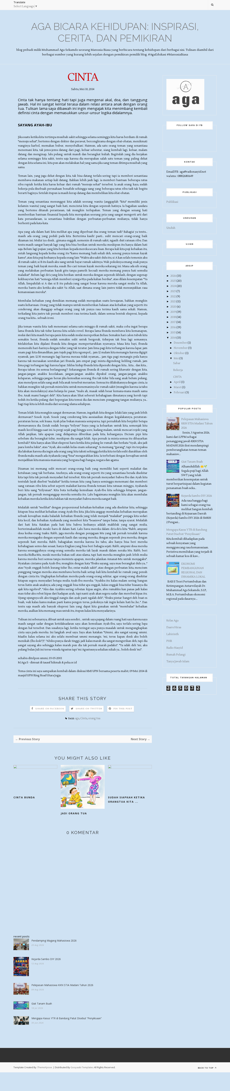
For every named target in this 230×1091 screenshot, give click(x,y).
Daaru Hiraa (173, 627)
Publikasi (172, 202)
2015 (173, 332)
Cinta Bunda (24, 797)
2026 (173, 276)
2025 (173, 281)
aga (77, 718)
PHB (169, 641)
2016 (173, 327)
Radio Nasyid (174, 648)
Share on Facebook (49, 708)
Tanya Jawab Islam (177, 661)
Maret (177, 387)
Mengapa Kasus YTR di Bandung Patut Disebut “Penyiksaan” (66, 1018)
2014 (173, 338)
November (181, 348)
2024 (173, 286)
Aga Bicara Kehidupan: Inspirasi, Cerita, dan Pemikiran (115, 32)
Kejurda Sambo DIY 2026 (46, 959)
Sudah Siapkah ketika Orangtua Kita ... (126, 799)
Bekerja (178, 370)
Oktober (179, 353)
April (177, 382)
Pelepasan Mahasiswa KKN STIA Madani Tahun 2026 (62, 985)
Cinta (83, 718)
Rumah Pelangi (176, 654)
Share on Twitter (89, 708)
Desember (180, 343)
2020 (173, 306)
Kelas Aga (172, 620)
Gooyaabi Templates (82, 1067)
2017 (173, 322)
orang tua (94, 718)
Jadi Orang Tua (74, 813)
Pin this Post (122, 708)
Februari (179, 392)
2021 (173, 301)
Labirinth (172, 634)
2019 (173, 312)
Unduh (170, 228)
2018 (173, 317)
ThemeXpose (44, 1067)
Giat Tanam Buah (41, 1003)
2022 (173, 296)
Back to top (206, 1067)
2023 (173, 291)
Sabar (176, 363)
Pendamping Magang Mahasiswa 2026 (54, 940)
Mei (176, 358)
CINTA (177, 377)
